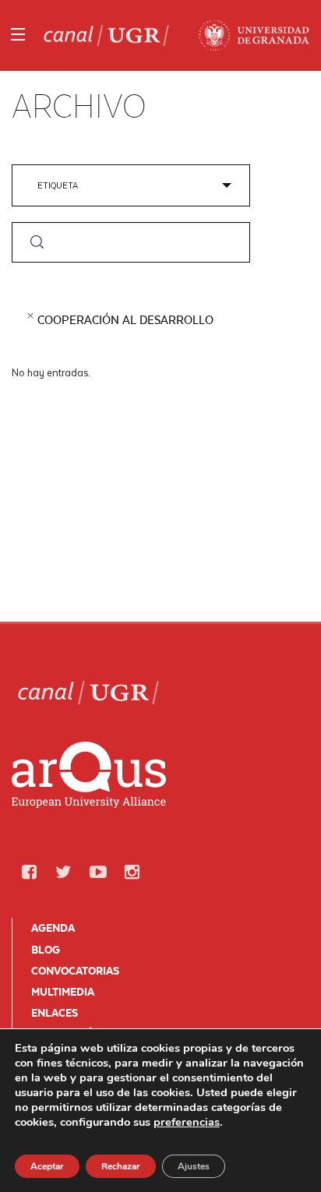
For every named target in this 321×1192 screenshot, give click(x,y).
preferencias (186, 1122)
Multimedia (62, 992)
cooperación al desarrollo (125, 319)
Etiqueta (57, 185)
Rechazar (120, 1166)
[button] (29, 872)
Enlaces (54, 1013)
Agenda (53, 928)
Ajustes (194, 1166)
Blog (45, 950)
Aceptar (47, 1166)
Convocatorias (75, 971)
